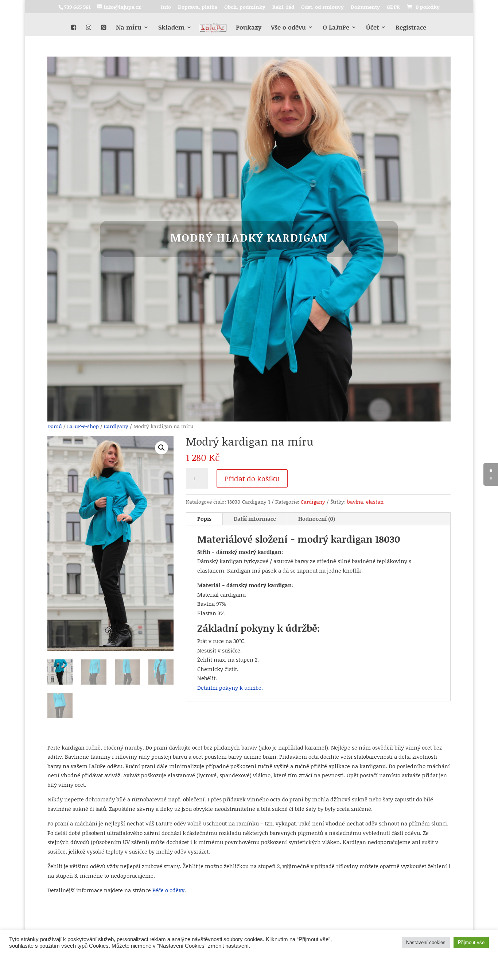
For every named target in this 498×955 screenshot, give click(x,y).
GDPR (393, 7)
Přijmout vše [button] (471, 942)
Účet (372, 27)
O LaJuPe (336, 27)
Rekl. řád (283, 7)
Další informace (255, 519)
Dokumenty (365, 7)
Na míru (128, 27)
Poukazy (248, 27)
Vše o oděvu (288, 27)
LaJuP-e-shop (83, 426)
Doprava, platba (197, 7)
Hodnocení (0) (316, 519)
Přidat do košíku (252, 478)
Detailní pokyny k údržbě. (230, 687)
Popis (204, 519)
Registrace (411, 27)
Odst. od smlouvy (322, 7)
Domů (54, 426)
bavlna (355, 501)
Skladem (171, 27)
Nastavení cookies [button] (426, 942)
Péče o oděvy (168, 890)
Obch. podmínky (244, 7)
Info (166, 7)
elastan (375, 501)
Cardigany (116, 426)
